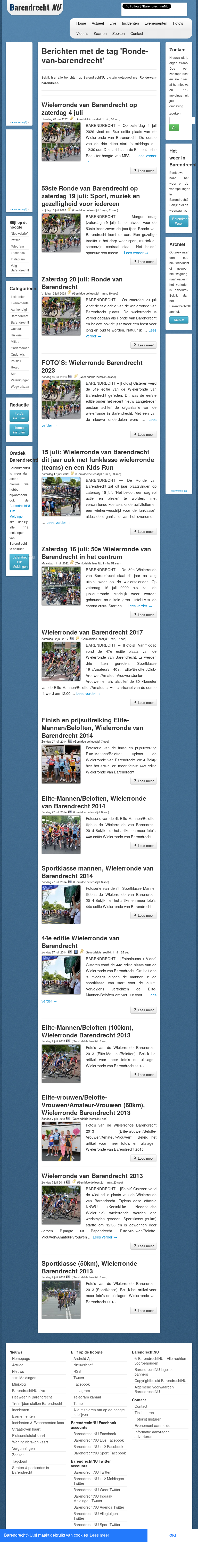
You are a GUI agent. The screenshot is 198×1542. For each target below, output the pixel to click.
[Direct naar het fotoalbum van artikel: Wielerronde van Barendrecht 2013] (68, 1182)
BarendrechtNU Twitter (92, 1472)
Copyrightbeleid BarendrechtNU (160, 1380)
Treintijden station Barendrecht (37, 1403)
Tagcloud (19, 1461)
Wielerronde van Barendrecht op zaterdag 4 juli (89, 108)
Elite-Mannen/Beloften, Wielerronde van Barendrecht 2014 (94, 802)
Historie (16, 335)
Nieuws (18, 1371)
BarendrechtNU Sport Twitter (96, 1524)
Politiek (16, 360)
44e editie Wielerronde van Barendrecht (81, 941)
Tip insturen (144, 1412)
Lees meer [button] (99, 1535)
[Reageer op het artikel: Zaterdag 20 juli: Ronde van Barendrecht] (69, 293)
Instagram (18, 259)
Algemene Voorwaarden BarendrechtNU (154, 1389)
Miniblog (19, 1384)
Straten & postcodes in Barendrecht (30, 1470)
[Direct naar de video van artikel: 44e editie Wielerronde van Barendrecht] (75, 952)
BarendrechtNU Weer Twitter (96, 1489)
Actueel (98, 23)
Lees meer (145, 170)
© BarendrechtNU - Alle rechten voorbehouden (160, 1361)
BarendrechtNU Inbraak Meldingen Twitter (92, 1498)
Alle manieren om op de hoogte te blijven (99, 1412)
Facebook (18, 252)
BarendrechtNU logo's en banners (155, 1372)
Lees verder (136, 252)
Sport (14, 373)
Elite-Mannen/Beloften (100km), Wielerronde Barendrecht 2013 (87, 1031)
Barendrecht (19, 316)
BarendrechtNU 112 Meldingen (20, 562)
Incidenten (130, 23)
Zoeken (118, 33)
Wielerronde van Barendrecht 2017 (92, 632)
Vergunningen (23, 1448)
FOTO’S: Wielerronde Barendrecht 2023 (92, 366)
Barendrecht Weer (180, 221)
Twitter (15, 240)
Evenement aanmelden (153, 1425)
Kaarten (100, 33)
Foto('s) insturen (148, 1419)
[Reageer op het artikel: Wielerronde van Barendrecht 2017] (77, 638)
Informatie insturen (19, 429)
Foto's (178, 23)
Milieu (15, 341)
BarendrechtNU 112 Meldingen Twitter (98, 1481)
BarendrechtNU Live (28, 1390)
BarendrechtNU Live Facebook (98, 1440)
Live (113, 23)
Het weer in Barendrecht (32, 1396)
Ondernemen (20, 348)
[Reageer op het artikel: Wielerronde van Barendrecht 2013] (74, 1182)
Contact (136, 33)
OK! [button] (172, 1535)
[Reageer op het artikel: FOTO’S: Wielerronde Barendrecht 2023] (75, 376)
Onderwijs (18, 354)
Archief (179, 319)
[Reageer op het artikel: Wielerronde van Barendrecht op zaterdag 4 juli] (71, 118)
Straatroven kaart (26, 1429)
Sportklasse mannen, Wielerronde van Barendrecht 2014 (98, 872)
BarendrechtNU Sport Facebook (99, 1452)
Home (81, 23)
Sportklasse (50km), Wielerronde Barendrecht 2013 (89, 1267)
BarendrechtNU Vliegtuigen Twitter (95, 1516)
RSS (77, 1371)
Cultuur (16, 328)
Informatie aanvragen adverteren (152, 1434)
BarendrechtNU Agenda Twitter (98, 1507)
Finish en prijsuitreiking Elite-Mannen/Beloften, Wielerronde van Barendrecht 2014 (92, 727)
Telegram (17, 246)
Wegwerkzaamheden (20, 386)
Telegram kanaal (87, 1396)
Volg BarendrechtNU (20, 267)
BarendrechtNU (20, 322)
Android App (83, 1358)
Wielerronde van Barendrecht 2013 (92, 1175)
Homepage (21, 1358)
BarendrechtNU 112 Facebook (98, 1446)
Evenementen (156, 23)
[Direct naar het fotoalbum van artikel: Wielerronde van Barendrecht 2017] (71, 638)
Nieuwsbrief (19, 233)
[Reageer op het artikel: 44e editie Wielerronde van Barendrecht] (81, 951)
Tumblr (79, 1403)
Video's (82, 33)
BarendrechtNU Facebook (94, 1433)
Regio (15, 367)
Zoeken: (175, 113)
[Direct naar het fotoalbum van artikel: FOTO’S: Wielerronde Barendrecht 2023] (69, 376)
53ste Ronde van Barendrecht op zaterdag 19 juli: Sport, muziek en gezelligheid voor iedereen (91, 196)
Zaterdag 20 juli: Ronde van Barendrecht (82, 283)
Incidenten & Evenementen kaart (38, 1422)
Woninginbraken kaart (30, 1441)
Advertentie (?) (19, 122)
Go (174, 127)
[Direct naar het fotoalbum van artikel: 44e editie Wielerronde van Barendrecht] (69, 952)
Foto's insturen (19, 415)
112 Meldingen (24, 1377)
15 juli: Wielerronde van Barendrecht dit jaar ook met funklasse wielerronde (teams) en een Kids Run (98, 459)
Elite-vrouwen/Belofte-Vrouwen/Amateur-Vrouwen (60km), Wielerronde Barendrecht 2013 (93, 1105)
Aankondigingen (20, 309)
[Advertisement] (27, 82)
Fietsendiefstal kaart (28, 1435)
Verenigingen (20, 380)
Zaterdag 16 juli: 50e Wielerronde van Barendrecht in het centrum (96, 552)
